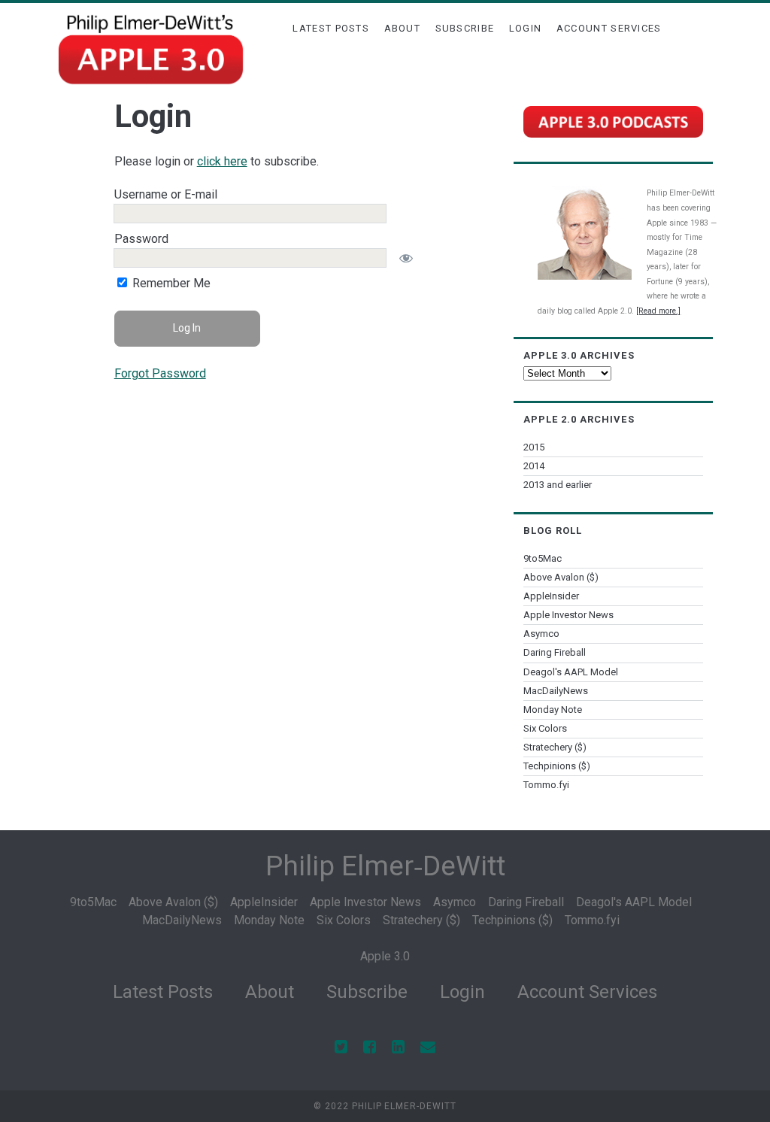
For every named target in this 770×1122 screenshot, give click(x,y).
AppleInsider (551, 596)
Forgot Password (160, 373)
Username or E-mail (165, 194)
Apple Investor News (568, 614)
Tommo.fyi (546, 784)
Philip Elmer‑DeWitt (385, 866)
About (402, 28)
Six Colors (545, 728)
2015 (533, 447)
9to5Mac (542, 558)
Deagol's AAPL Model (570, 672)
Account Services (609, 28)
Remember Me (170, 283)
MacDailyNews (555, 690)
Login (525, 28)
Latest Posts (331, 28)
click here (222, 161)
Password (141, 239)
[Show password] (406, 258)
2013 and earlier (557, 484)
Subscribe (465, 28)
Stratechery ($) (555, 747)
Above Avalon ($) (561, 577)
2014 (533, 466)
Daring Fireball (554, 652)
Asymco (541, 633)
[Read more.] (658, 311)
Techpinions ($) (556, 766)
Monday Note (552, 709)
